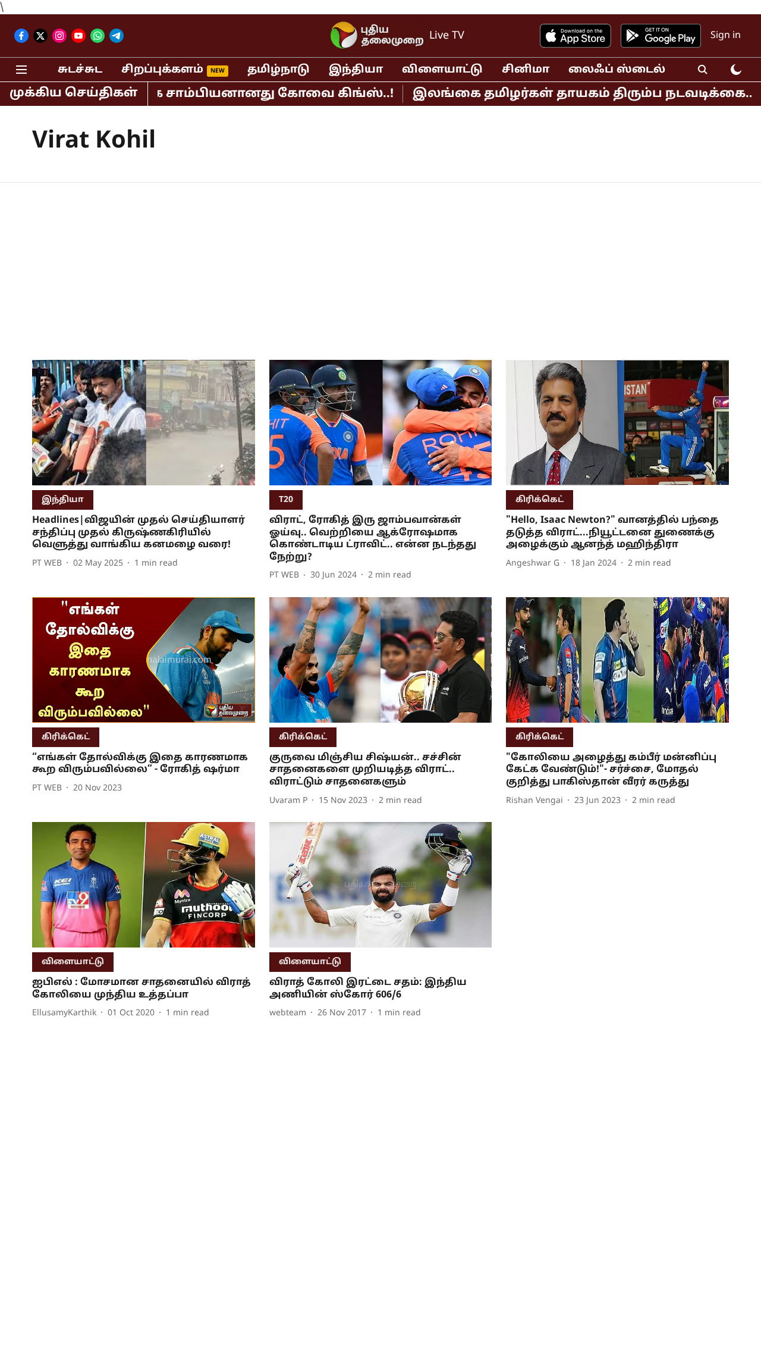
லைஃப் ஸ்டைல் (616, 70)
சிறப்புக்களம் (162, 70)
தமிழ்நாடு (278, 70)
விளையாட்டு (442, 70)
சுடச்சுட (80, 70)
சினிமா (525, 70)
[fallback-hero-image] (143, 422)
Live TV (446, 36)
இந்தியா (356, 70)
